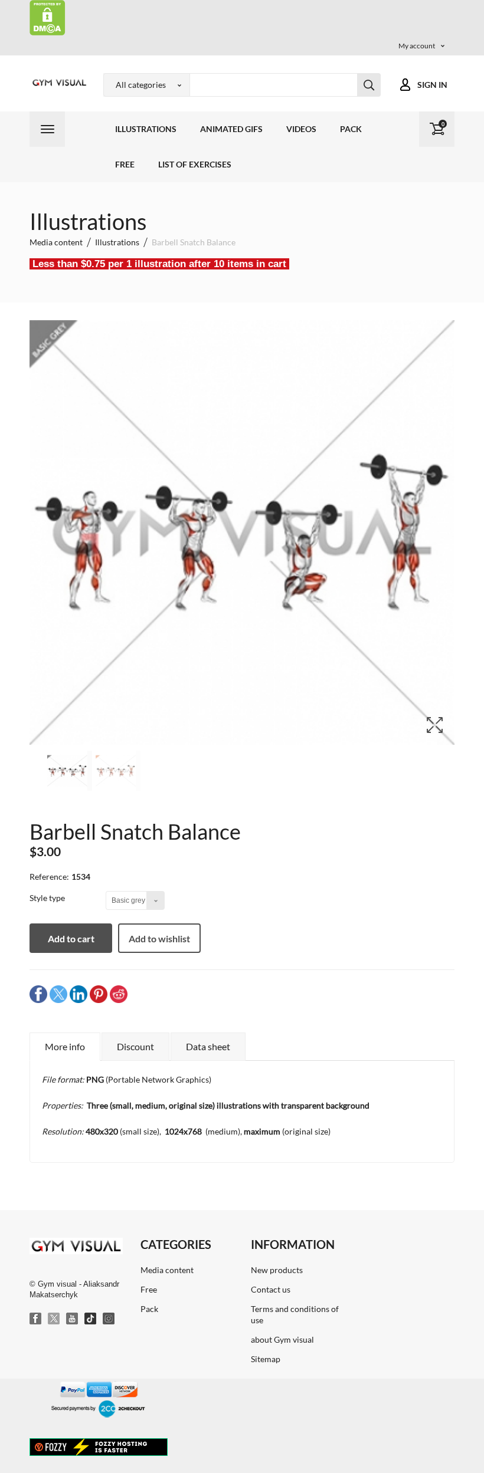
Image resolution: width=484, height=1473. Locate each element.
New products (277, 1270)
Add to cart (71, 938)
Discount (135, 1046)
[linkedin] (78, 993)
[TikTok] (90, 1319)
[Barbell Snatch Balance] (69, 771)
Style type (48, 898)
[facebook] (38, 993)
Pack (351, 129)
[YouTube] (72, 1319)
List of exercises (194, 164)
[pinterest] (98, 993)
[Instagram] (109, 1319)
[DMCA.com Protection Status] (48, 16)
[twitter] (58, 993)
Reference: (49, 877)
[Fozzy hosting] (99, 1446)
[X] (54, 1319)
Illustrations (145, 129)
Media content (167, 1270)
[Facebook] (36, 1319)
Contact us (270, 1289)
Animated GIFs (231, 129)
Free (125, 164)
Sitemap (265, 1359)
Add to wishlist (159, 938)
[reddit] (118, 993)
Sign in (432, 85)
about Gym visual (282, 1339)
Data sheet (208, 1046)
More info (65, 1046)
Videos (301, 129)
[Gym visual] (58, 82)
